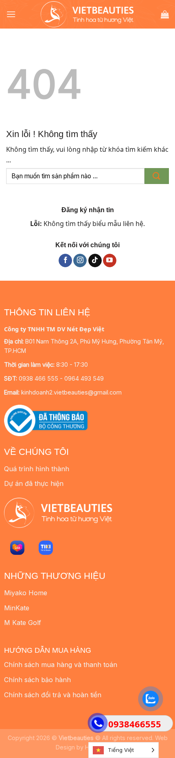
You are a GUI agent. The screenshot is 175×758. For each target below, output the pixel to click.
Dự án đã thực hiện (33, 483)
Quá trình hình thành (36, 469)
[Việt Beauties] (87, 14)
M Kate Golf (22, 622)
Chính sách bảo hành (37, 680)
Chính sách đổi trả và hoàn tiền (52, 695)
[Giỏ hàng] (165, 14)
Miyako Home (25, 593)
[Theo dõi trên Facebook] (65, 261)
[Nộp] (156, 176)
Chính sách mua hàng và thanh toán (60, 664)
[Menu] (11, 14)
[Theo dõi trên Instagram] (80, 261)
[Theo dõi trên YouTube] (109, 261)
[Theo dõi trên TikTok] (95, 261)
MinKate (16, 608)
